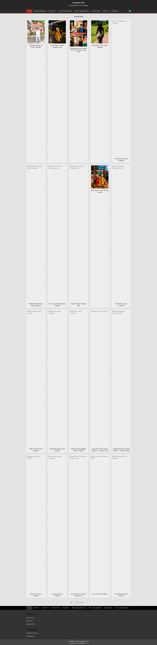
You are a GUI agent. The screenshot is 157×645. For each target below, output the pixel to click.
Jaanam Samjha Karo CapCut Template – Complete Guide (121, 450)
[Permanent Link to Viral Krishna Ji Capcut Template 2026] (57, 32)
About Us (105, 11)
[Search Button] (130, 11)
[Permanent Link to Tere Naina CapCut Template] (57, 524)
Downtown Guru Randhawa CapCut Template (78, 450)
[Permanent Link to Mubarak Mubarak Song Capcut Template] (36, 233)
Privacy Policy (96, 11)
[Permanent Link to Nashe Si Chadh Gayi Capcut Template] (57, 233)
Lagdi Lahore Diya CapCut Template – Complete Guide (99, 450)
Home (29, 11)
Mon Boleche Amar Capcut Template (100, 46)
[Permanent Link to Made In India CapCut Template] (36, 378)
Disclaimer (114, 11)
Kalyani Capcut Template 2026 (78, 305)
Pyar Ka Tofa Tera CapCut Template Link (78, 595)
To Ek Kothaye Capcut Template (121, 159)
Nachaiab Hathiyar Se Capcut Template (35, 46)
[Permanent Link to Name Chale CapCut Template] (36, 524)
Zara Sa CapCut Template (99, 594)
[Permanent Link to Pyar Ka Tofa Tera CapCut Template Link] (78, 524)
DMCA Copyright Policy (82, 11)
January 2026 (30, 624)
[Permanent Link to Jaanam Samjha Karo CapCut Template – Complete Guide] (121, 378)
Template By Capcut (40, 11)
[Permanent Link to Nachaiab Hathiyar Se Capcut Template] (36, 32)
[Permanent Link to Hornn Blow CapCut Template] (121, 233)
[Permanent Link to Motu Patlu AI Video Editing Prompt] (100, 177)
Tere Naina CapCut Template (57, 595)
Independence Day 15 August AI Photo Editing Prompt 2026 (78, 50)
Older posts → (81, 602)
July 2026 (29, 621)
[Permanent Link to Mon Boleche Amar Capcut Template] (100, 32)
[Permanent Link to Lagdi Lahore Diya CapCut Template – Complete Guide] (100, 378)
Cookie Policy (56, 608)
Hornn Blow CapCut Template (121, 305)
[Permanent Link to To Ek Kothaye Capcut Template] (121, 88)
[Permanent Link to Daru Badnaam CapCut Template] (121, 524)
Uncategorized (30, 636)
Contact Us (52, 11)
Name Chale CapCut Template (36, 595)
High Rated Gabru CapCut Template (57, 450)
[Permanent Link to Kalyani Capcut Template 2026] (78, 233)
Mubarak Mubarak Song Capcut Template (36, 305)
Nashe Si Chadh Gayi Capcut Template (57, 305)
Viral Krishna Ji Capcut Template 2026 (57, 46)
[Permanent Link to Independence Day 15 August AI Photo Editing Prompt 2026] (78, 33)
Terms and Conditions (65, 11)
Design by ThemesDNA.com (79, 643)
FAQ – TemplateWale (95, 608)
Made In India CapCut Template (35, 450)
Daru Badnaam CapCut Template (121, 595)
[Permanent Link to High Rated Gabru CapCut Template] (57, 378)
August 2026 (30, 618)
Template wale (78, 3)
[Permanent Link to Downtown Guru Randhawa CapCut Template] (78, 378)
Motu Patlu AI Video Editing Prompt (99, 191)
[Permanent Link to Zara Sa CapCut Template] (100, 524)
